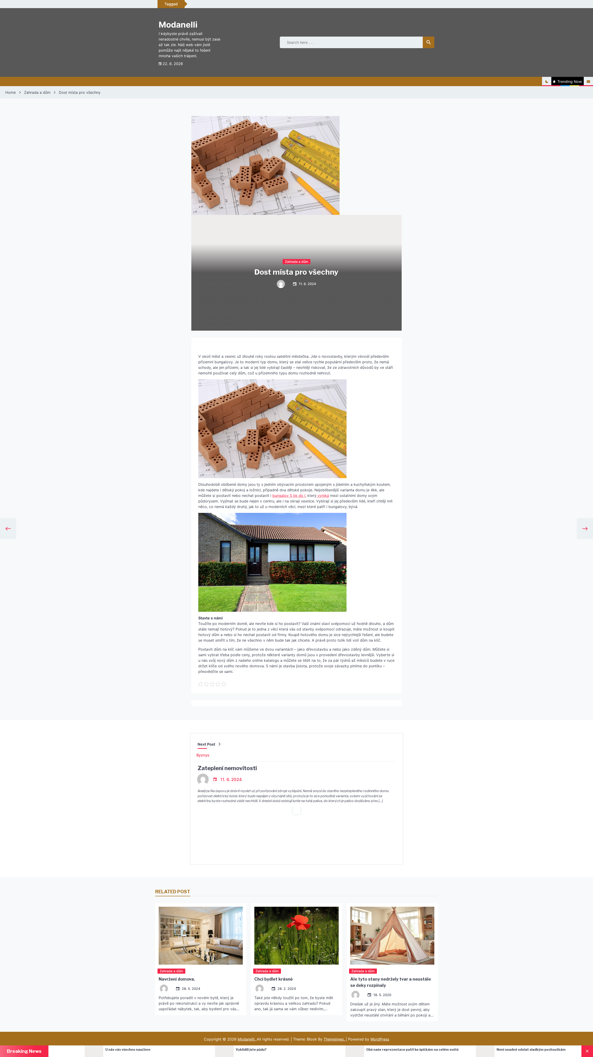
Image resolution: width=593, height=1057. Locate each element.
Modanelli (178, 24)
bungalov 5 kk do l (288, 495)
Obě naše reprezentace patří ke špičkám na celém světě (261, 1049)
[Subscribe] (588, 81)
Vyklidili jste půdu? (100, 1049)
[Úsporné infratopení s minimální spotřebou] (464, 1051)
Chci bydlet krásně (273, 979)
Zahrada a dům (296, 261)
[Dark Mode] (546, 81)
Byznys (202, 755)
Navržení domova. (177, 979)
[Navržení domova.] (201, 936)
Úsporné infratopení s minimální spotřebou (512, 1049)
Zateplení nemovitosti (227, 768)
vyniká (322, 495)
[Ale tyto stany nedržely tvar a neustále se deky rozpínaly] (392, 936)
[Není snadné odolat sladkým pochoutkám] (334, 1051)
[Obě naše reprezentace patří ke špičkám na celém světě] (203, 1051)
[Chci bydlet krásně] (296, 936)
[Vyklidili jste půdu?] (73, 1051)
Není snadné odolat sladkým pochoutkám (380, 1049)
